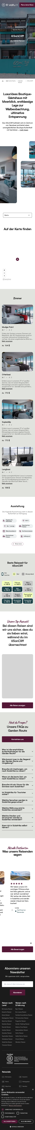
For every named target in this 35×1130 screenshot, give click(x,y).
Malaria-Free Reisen (21, 1027)
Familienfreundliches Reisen (23, 1015)
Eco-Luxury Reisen (20, 1012)
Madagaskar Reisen (8, 1018)
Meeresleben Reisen (21, 1030)
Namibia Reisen (6, 1024)
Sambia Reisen (6, 1030)
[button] (17, 314)
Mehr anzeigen (7, 341)
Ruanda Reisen (6, 1027)
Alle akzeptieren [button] (9, 1121)
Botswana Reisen (7, 1009)
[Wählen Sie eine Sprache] (17, 5)
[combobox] (2, 1090)
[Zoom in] (4, 270)
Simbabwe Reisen (7, 1039)
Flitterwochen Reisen (21, 1018)
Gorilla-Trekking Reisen (22, 1024)
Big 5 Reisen (19, 1009)
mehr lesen (24, 130)
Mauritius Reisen (7, 1021)
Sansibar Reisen (7, 1033)
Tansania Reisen (7, 1045)
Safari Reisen (19, 1033)
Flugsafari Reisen (20, 1021)
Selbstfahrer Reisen (21, 1036)
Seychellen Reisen (7, 1036)
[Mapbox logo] (7, 279)
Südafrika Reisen (7, 1042)
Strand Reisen (19, 1039)
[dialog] (17, 1108)
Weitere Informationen (15, 1105)
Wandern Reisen (20, 1042)
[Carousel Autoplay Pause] (31, 943)
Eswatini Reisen (6, 1012)
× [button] (33, 1089)
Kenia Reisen (6, 1015)
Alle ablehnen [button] (26, 1121)
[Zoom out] (4, 273)
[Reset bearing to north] (4, 275)
